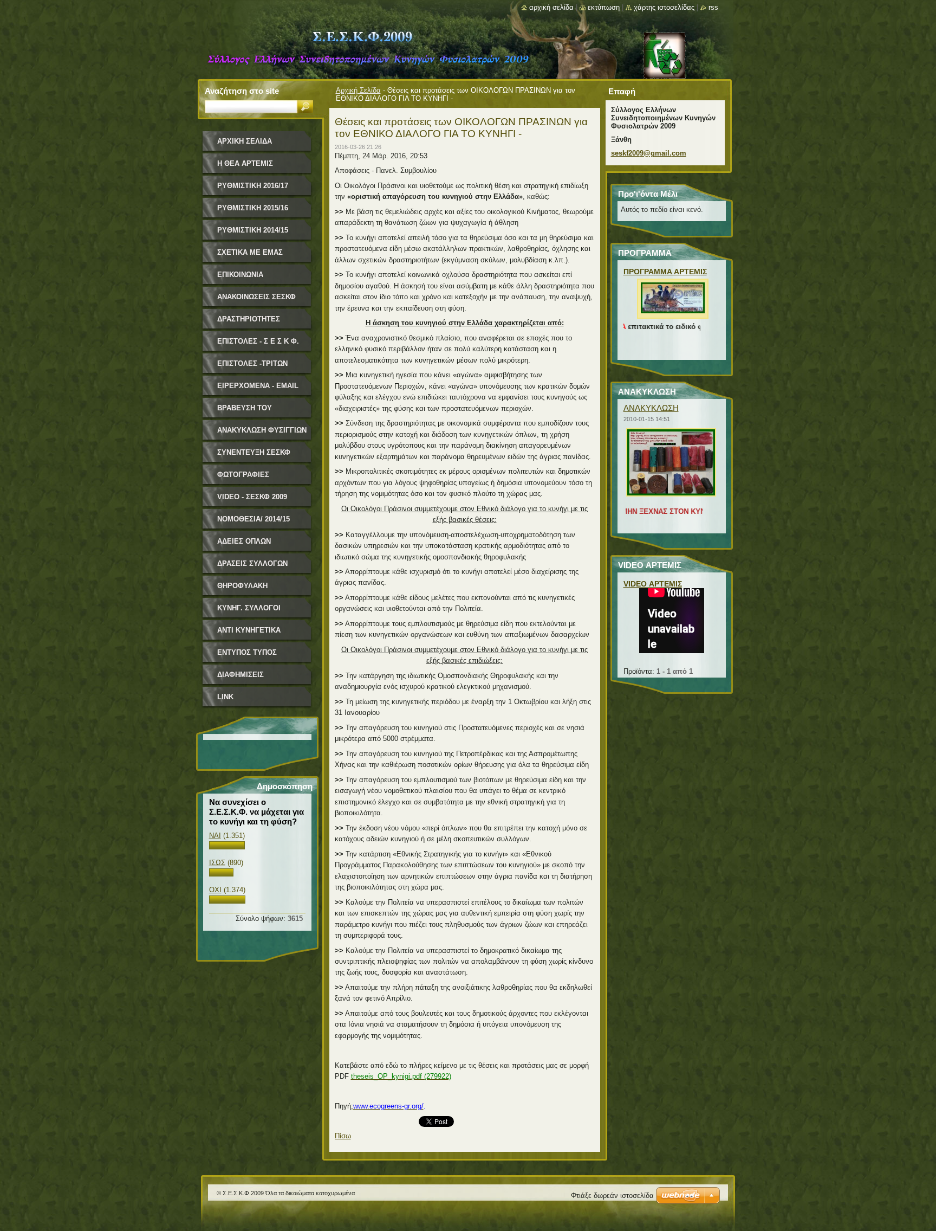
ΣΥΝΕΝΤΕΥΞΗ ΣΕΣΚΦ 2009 (253, 456)
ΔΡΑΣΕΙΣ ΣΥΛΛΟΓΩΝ (252, 563)
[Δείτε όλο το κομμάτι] (672, 314)
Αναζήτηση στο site (242, 90)
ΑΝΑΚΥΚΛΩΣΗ (651, 408)
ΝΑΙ (215, 836)
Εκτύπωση (604, 7)
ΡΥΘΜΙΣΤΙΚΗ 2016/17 (252, 186)
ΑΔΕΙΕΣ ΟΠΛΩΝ (244, 541)
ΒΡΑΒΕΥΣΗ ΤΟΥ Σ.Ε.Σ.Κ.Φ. (244, 412)
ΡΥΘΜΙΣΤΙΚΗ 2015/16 (252, 208)
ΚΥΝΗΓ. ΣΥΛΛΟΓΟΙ (249, 608)
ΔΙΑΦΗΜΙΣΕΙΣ (240, 675)
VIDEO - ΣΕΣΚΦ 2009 (252, 497)
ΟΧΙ (215, 890)
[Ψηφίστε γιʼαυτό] (227, 847)
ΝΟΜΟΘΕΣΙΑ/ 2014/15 (253, 519)
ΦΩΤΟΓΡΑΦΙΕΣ (243, 475)
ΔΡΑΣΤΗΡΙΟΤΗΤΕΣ (248, 319)
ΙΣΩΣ (217, 863)
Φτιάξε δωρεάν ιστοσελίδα (612, 1195)
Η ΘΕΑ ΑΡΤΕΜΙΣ (245, 163)
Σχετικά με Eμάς (250, 252)
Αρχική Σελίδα (358, 90)
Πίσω (343, 1136)
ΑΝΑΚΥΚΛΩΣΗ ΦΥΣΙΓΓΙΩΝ (262, 430)
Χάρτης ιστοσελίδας (664, 7)
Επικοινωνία (240, 274)
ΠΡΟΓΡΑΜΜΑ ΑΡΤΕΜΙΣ (665, 271)
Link (225, 697)
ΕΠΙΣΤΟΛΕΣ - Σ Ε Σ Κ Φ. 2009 (258, 345)
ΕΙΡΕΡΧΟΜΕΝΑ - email (257, 386)
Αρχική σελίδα (551, 7)
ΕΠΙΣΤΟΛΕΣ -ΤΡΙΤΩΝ (252, 363)
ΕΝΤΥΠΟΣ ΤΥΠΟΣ (247, 652)
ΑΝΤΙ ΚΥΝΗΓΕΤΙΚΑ (249, 630)
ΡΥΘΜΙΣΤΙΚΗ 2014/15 (252, 230)
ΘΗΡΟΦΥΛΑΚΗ (242, 586)
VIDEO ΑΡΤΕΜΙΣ (652, 583)
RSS (713, 7)
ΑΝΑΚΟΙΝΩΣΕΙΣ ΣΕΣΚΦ (256, 297)
